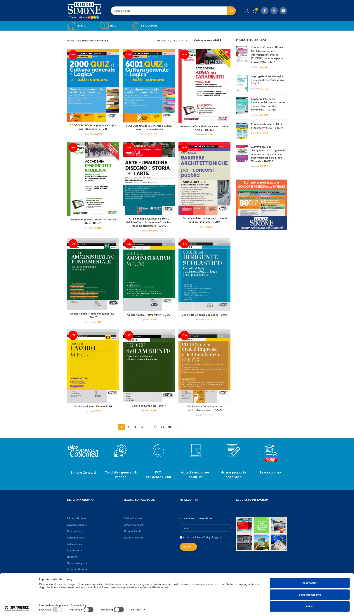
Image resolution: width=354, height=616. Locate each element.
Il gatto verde (74, 550)
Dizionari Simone (77, 569)
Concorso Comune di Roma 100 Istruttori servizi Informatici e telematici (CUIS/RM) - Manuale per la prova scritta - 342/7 (267, 54)
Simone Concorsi (83, 473)
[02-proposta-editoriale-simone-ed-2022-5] (270, 453)
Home (70, 40)
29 (162, 427)
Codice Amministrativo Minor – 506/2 (148, 314)
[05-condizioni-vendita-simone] (120, 450)
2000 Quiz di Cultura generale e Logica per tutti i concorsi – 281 (93, 127)
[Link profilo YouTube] (283, 10)
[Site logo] (84, 10)
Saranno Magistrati (77, 563)
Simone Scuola (76, 537)
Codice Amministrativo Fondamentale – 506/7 (93, 315)
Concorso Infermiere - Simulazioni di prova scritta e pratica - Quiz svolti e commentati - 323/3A (268, 104)
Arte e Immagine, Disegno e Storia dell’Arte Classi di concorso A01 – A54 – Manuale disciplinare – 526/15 (148, 222)
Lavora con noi (271, 472)
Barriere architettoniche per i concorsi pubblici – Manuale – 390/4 (205, 220)
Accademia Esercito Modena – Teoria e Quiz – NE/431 (93, 221)
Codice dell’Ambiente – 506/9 (149, 405)
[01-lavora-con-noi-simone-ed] (233, 450)
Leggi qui (217, 537)
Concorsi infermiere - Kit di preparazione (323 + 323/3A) (267, 125)
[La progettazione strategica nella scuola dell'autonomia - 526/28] (242, 83)
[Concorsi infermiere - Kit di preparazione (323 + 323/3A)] (242, 131)
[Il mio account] (247, 10)
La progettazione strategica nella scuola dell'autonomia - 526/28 (268, 80)
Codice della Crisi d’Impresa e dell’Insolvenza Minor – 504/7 (204, 408)
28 (155, 427)
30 (169, 427)
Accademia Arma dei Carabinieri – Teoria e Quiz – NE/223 (204, 127)
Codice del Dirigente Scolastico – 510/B (205, 314)
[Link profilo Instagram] (274, 10)
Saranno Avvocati (133, 537)
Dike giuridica (74, 531)
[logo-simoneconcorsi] (83, 450)
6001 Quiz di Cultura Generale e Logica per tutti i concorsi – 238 (149, 127)
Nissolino (72, 556)
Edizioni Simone (76, 518)
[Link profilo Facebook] (264, 10)
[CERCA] (231, 10)
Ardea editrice (75, 544)
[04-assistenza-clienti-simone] (158, 450)
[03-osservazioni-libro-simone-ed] (196, 450)
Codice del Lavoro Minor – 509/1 (93, 406)
